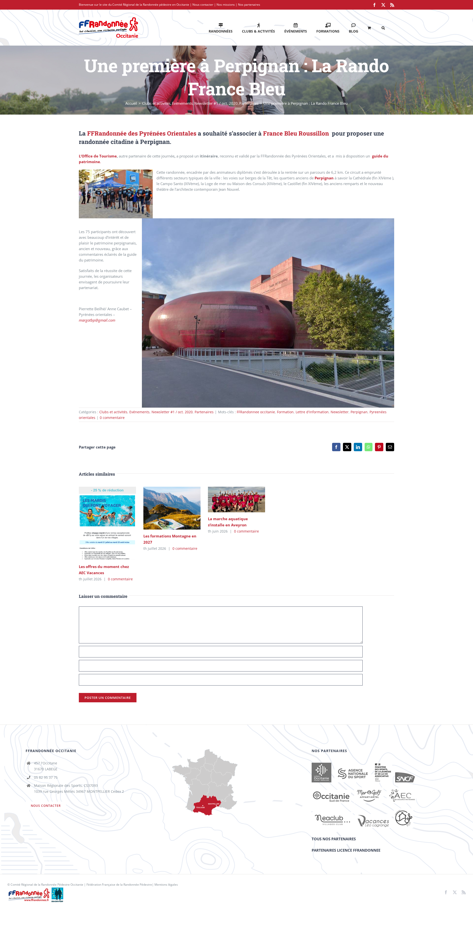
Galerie (114, 523)
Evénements (139, 412)
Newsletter (340, 412)
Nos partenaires (249, 4)
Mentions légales (166, 884)
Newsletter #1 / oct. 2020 (172, 412)
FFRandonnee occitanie (256, 412)
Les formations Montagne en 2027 (164, 508)
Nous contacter (202, 4)
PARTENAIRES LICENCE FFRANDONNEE (346, 850)
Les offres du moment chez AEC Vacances (100, 523)
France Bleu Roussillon (296, 133)
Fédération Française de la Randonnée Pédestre (119, 884)
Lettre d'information (312, 412)
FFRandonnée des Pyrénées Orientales (141, 133)
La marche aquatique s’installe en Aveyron (229, 499)
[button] (383, 27)
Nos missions (226, 4)
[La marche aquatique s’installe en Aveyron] (236, 499)
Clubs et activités (113, 412)
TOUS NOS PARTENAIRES (334, 838)
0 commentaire (112, 417)
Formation (285, 412)
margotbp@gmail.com (97, 320)
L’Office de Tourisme (98, 156)
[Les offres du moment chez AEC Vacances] (107, 523)
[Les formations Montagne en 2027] (172, 508)
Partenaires (204, 412)
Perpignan (324, 177)
